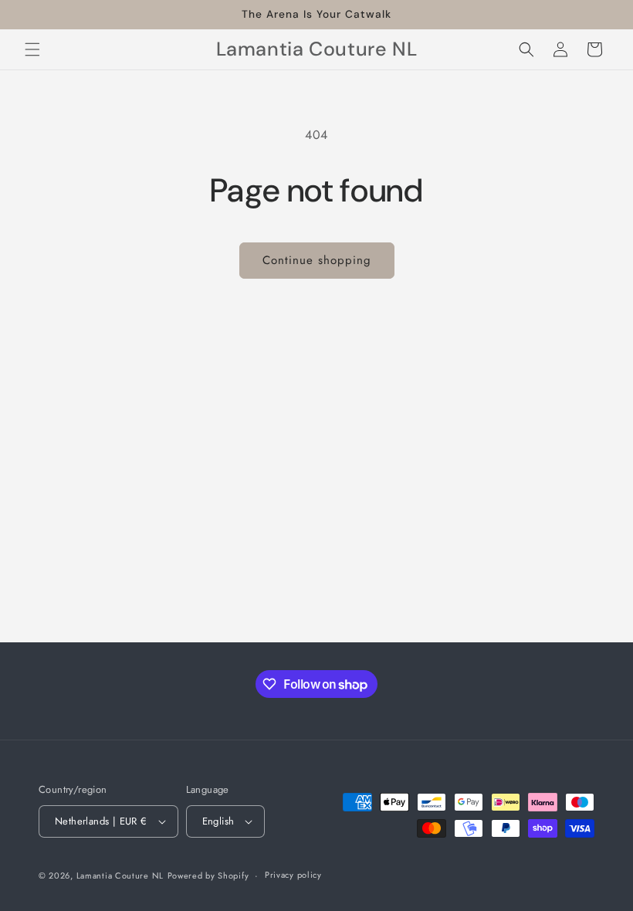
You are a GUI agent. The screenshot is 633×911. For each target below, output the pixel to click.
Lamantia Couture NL (120, 875)
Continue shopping (316, 260)
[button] (32, 49)
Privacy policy (293, 875)
